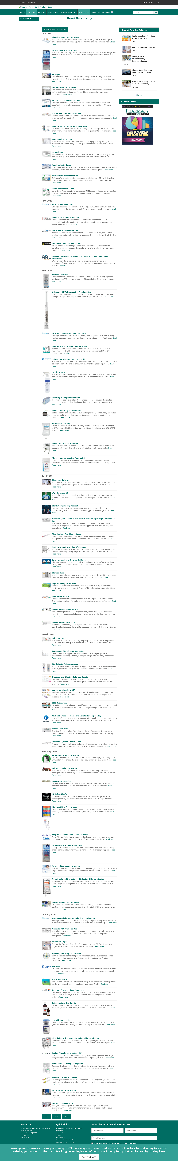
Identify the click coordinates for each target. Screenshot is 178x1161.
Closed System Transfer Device (65, 37)
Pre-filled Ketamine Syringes (64, 1077)
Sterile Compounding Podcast (65, 506)
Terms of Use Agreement (27, 2)
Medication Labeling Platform (65, 609)
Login (157, 2)
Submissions (84, 12)
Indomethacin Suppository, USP (65, 217)
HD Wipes (56, 74)
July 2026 (135, 76)
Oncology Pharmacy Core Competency (68, 990)
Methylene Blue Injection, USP (65, 230)
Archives (41, 12)
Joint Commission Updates (143, 47)
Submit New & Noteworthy (55, 29)
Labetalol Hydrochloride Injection (66, 742)
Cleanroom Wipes (59, 942)
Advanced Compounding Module (66, 866)
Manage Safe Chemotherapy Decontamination (139, 58)
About (22, 12)
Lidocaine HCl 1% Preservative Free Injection (71, 292)
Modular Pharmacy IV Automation (66, 410)
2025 (56, 1116)
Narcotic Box (57, 152)
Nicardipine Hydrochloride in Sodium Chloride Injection (75, 1038)
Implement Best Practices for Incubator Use (143, 37)
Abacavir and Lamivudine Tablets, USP (68, 458)
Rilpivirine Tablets (60, 274)
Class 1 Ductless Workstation (65, 443)
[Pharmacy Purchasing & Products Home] (35, 7)
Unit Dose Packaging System (64, 768)
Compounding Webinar (62, 139)
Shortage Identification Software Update (70, 677)
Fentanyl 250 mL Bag (61, 423)
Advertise (31, 12)
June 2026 (135, 41)
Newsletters (53, 12)
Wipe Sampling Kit (60, 493)
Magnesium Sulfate (60, 596)
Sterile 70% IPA (58, 372)
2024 (66, 1116)
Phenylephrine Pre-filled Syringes (66, 534)
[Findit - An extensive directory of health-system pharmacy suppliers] (139, 95)
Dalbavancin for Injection (63, 188)
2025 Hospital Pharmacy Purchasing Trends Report (74, 918)
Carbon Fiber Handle (61, 729)
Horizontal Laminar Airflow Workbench (69, 547)
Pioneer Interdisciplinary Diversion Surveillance (142, 71)
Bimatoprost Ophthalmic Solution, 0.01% (69, 346)
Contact (144, 2)
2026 (46, 1116)
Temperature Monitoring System (66, 243)
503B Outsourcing (59, 703)
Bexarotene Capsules (61, 781)
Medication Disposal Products (65, 176)
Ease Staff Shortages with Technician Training (143, 82)
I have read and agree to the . (115, 1143)
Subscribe (96, 12)
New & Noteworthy (68, 12)
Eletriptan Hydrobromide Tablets (66, 113)
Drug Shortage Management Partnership (70, 333)
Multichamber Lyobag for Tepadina (67, 1064)
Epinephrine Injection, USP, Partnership (69, 359)
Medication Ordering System (64, 622)
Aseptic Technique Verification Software (70, 834)
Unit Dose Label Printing (62, 1103)
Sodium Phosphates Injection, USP (67, 1053)
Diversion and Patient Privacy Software (69, 560)
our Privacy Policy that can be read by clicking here (133, 1151)
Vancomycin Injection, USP (63, 690)
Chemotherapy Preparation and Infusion (69, 126)
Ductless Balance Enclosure (64, 87)
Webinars (106, 12)
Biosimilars (57, 966)
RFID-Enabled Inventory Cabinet (65, 50)
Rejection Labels (59, 638)
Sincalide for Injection (61, 1020)
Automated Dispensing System (65, 755)
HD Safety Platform (60, 794)
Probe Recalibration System (64, 1090)
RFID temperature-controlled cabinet (68, 845)
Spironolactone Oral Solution (64, 1003)
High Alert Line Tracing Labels (65, 807)
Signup (151, 2)
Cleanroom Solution (60, 480)
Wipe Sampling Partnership (64, 583)
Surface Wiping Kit (60, 979)
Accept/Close (89, 1157)
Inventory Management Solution (66, 397)
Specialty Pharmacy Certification (66, 953)
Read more (56, 81)
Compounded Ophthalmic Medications (68, 651)
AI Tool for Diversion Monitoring (66, 100)
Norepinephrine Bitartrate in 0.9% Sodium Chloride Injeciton (78, 879)
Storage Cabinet (59, 573)
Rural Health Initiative (61, 165)
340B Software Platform (62, 204)
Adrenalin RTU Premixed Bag (64, 929)
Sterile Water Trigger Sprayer (65, 664)
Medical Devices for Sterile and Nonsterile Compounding (76, 716)
